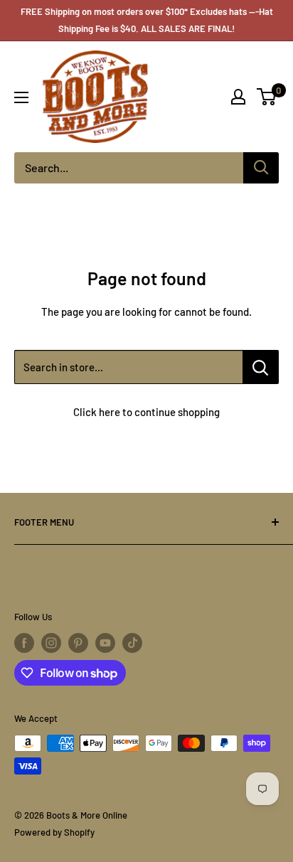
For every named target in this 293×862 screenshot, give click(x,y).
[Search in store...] (261, 367)
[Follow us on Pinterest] (78, 643)
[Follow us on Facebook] (24, 643)
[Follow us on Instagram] (51, 643)
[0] (267, 96)
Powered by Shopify (54, 832)
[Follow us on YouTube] (105, 643)
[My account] (238, 97)
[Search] (261, 167)
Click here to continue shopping (146, 411)
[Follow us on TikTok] (132, 643)
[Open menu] (21, 97)
